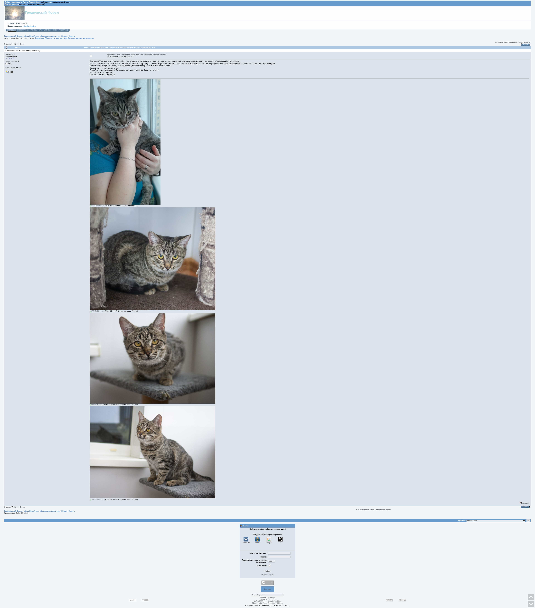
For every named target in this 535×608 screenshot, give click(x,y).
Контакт (267, 589)
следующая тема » (521, 42)
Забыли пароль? (267, 574)
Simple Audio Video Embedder (263, 603)
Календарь (47, 30)
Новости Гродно (23, 30)
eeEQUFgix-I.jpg (97, 405)
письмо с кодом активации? (32, 4)
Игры (40, 30)
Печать (525, 44)
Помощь (34, 30)
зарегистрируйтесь (60, 2)
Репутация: (9, 62)
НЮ (21, 38)
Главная (11, 30)
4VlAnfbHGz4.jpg (97, 206)
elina (26, 38)
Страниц (8, 44)
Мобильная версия (267, 597)
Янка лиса (9, 54)
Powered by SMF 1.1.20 (267, 599)
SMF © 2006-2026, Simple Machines (267, 601)
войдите (44, 2)
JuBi (17, 38)
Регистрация (63, 30)
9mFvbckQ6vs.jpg (98, 499)
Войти (55, 30)
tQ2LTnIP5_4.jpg (97, 311)
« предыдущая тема (504, 42)
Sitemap (280, 603)
